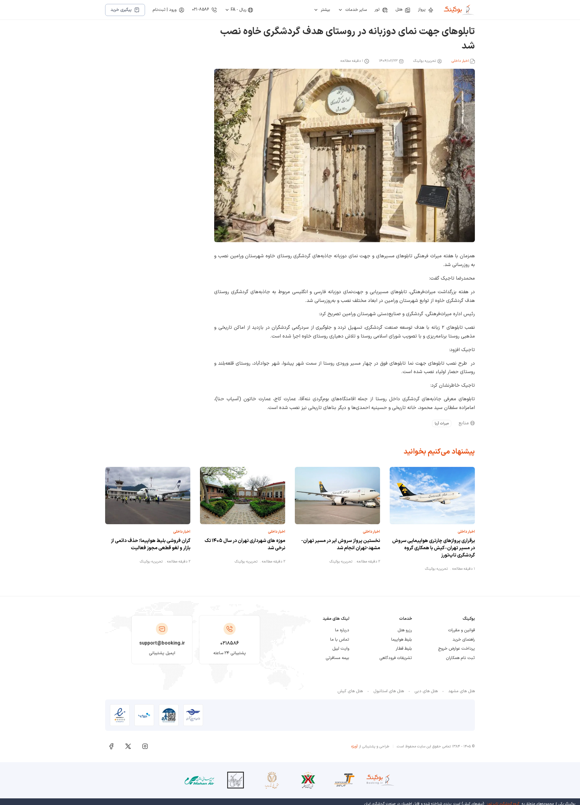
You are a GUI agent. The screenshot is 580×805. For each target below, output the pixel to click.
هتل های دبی (426, 691)
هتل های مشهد (461, 691)
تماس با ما (339, 639)
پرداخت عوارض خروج (456, 648)
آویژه (354, 746)
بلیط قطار (404, 648)
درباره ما (342, 630)
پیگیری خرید (121, 10)
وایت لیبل (340, 648)
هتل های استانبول (388, 691)
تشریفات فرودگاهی (395, 658)
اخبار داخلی (460, 61)
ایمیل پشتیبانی (162, 653)
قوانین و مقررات (461, 630)
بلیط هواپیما (401, 639)
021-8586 (200, 9)
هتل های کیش (350, 691)
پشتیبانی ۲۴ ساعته (229, 653)
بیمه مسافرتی (337, 658)
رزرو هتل (405, 630)
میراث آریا (442, 423)
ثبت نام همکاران (460, 658)
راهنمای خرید (464, 639)
